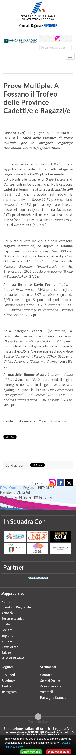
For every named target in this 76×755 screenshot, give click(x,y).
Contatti (46, 675)
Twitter (7, 686)
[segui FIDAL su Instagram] (52, 482)
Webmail (46, 692)
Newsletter (9, 647)
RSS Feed (8, 675)
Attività (7, 613)
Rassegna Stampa (53, 698)
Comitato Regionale (16, 607)
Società (7, 630)
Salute (6, 653)
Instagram (9, 692)
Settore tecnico (12, 619)
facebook (42, 38)
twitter (50, 38)
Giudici (6, 624)
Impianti (7, 636)
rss (65, 38)
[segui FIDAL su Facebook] (60, 482)
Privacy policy (14, 746)
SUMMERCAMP (12, 658)
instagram (57, 38)
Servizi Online (50, 681)
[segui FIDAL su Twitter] (69, 482)
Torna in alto (38, 721)
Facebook (8, 681)
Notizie (6, 641)
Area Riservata (51, 686)
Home (5, 602)
